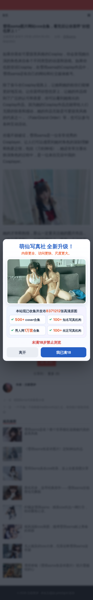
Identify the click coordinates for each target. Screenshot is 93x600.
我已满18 (63, 352)
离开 (22, 352)
